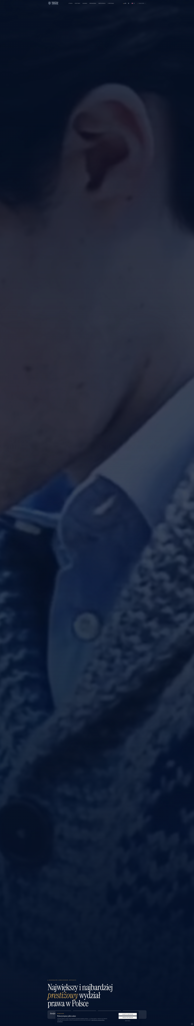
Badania (85, 3)
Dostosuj (127, 1020)
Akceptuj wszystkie (127, 1014)
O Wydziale (111, 3)
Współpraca (102, 3)
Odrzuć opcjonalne (127, 1017)
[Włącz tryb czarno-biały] (128, 3)
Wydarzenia (93, 3)
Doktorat (77, 3)
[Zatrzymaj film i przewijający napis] (192, 1024)
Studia (70, 3)
